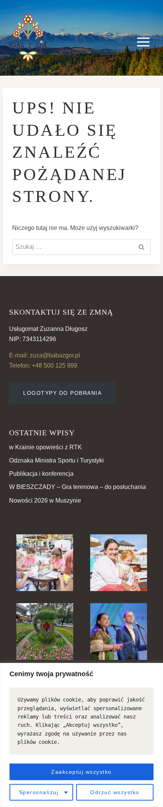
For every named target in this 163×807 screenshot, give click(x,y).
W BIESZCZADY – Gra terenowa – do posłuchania (77, 487)
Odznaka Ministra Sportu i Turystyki (56, 460)
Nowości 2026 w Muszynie (45, 500)
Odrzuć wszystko (114, 792)
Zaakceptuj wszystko (81, 772)
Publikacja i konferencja (41, 473)
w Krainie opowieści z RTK (45, 447)
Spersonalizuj (39, 792)
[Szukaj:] (81, 247)
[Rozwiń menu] (143, 38)
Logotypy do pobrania (62, 393)
